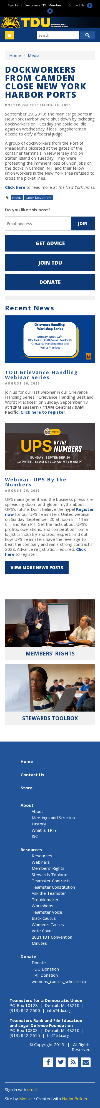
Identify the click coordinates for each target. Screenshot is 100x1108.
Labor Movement (38, 197)
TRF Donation (45, 975)
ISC (35, 836)
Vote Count (42, 930)
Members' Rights (48, 868)
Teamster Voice (47, 912)
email (32, 1089)
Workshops (42, 905)
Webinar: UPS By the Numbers (36, 482)
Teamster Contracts (51, 880)
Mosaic (25, 1098)
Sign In (13, 5)
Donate (50, 282)
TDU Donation (45, 969)
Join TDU (50, 262)
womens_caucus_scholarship (59, 981)
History (39, 823)
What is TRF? (44, 830)
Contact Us (76, 5)
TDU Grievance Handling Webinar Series (41, 375)
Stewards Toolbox (49, 874)
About (27, 805)
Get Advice (50, 243)
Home (15, 55)
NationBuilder (75, 1098)
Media (33, 55)
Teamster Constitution (53, 887)
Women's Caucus (48, 924)
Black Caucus (44, 918)
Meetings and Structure (54, 817)
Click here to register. (43, 412)
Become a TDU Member (43, 5)
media (17, 197)
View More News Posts (37, 567)
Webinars (41, 862)
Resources (31, 849)
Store (26, 787)
